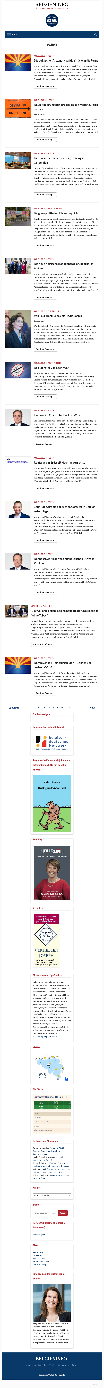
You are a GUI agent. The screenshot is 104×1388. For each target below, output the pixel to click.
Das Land (45, 100)
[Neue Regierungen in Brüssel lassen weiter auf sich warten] (18, 108)
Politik (51, 56)
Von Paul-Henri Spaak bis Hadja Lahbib (58, 316)
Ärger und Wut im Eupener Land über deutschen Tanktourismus (49, 1151)
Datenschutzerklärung (67, 1365)
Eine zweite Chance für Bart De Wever (58, 415)
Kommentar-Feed (41, 1261)
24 (69, 707)
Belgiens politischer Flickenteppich (56, 213)
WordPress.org (39, 1264)
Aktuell (37, 56)
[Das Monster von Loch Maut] (18, 370)
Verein (52, 1365)
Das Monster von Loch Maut (52, 367)
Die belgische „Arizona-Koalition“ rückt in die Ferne (66, 60)
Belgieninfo (51, 1358)
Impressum (31, 1365)
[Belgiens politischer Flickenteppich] (18, 216)
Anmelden (37, 1255)
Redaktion (42, 1365)
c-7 (99, 1384)
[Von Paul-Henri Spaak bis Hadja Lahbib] (18, 329)
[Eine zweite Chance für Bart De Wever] (18, 417)
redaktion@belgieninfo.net (45, 1036)
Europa (51, 311)
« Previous (13, 707)
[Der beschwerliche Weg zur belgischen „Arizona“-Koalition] (18, 561)
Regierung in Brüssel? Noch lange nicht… (59, 462)
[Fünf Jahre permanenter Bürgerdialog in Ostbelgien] (18, 160)
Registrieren (38, 1252)
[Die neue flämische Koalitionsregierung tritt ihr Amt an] (18, 266)
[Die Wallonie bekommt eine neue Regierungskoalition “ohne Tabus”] (16, 611)
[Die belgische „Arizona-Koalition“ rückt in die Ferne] (18, 63)
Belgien (44, 56)
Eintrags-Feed (39, 1258)
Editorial (52, 209)
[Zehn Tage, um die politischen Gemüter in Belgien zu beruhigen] (18, 509)
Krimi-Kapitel (39, 1234)
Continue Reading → (45, 86)
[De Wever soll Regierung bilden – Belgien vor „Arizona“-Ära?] (18, 665)
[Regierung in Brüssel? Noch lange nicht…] (18, 461)
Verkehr (57, 363)
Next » (93, 707)
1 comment (39, 321)
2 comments (39, 114)
